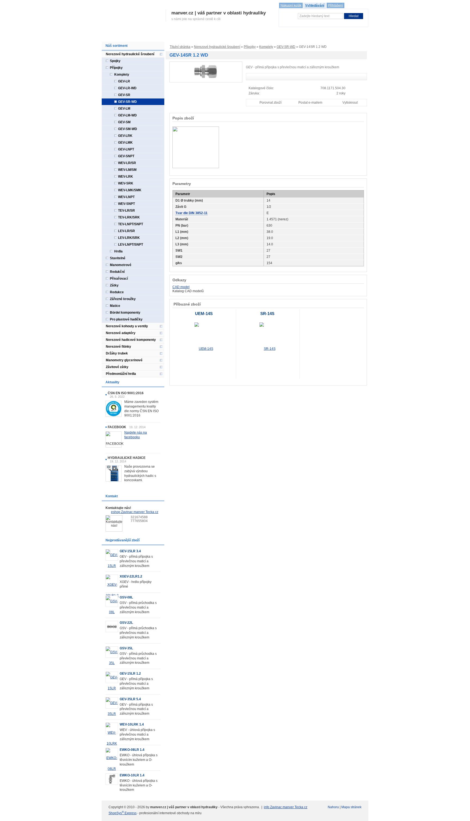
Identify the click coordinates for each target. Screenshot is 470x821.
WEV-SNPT (126, 204)
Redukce (117, 292)
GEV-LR (124, 81)
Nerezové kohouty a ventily (127, 326)
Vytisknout (350, 102)
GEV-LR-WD (127, 88)
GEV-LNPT (126, 149)
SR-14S (267, 313)
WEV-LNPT (126, 197)
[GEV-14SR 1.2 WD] (206, 72)
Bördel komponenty (125, 312)
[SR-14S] (267, 349)
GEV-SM (124, 122)
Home (109, 36)
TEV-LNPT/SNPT (130, 224)
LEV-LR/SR (126, 231)
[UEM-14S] (203, 349)
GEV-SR (124, 95)
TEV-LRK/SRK (129, 217)
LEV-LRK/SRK (129, 238)
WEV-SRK (125, 183)
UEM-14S (204, 313)
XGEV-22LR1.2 (131, 576)
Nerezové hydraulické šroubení (217, 47)
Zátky (114, 285)
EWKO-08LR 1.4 (132, 750)
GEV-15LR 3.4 (130, 551)
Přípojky (250, 47)
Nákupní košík (290, 5)
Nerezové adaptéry (120, 333)
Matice (115, 306)
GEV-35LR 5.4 (130, 699)
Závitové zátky (117, 367)
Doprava (211, 36)
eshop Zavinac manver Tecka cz (134, 512)
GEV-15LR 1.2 (130, 673)
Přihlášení (335, 5)
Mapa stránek (351, 807)
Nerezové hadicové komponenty (131, 340)
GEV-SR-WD (286, 47)
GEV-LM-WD (127, 115)
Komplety (266, 47)
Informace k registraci (153, 36)
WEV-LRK (125, 176)
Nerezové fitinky (118, 346)
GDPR (265, 36)
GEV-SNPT (126, 156)
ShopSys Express (123, 813)
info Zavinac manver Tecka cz (285, 807)
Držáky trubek (117, 353)
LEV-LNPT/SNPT (130, 244)
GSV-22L (126, 623)
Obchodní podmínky (239, 36)
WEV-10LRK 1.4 (132, 724)
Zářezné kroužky (123, 299)
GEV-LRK (125, 136)
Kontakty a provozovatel (295, 36)
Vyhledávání (314, 5)
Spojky (115, 61)
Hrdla (118, 251)
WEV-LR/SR (127, 163)
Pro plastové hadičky (126, 319)
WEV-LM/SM (127, 170)
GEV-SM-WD (127, 129)
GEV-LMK (125, 142)
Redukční (117, 272)
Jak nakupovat (187, 36)
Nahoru (333, 807)
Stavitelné (117, 258)
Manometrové (120, 265)
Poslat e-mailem (310, 102)
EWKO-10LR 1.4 (132, 775)
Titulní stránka (180, 47)
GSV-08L (126, 597)
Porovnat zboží (270, 102)
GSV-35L (126, 648)
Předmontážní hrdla (121, 374)
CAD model (181, 287)
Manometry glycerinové (124, 360)
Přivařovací (119, 278)
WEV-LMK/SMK (129, 190)
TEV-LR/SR (126, 210)
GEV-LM (124, 108)
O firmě (125, 36)
